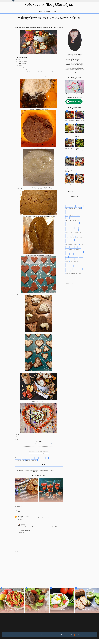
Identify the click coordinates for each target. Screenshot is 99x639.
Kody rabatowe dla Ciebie (67, 8)
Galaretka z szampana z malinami (47, 470)
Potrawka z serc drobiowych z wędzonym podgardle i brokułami (79, 150)
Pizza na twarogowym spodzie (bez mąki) (69, 121)
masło (71, 249)
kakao (81, 237)
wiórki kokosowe (34, 460)
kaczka (77, 237)
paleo (23, 460)
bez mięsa (79, 210)
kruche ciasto (76, 244)
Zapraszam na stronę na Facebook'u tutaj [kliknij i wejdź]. (39, 443)
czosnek (76, 227)
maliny (67, 249)
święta (80, 273)
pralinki (76, 256)
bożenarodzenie (72, 215)
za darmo (80, 268)
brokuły (78, 215)
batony (75, 208)
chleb (70, 220)
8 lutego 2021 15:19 (30, 524)
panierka (76, 254)
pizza (67, 256)
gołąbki (81, 232)
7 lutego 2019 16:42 (26, 509)
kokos (77, 239)
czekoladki (73, 225)
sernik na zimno (73, 261)
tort (67, 266)
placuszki (71, 256)
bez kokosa (68, 210)
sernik (67, 261)
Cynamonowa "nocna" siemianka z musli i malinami (79, 135)
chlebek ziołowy (76, 220)
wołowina (75, 268)
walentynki (28, 460)
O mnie (54, 11)
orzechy (71, 254)
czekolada (68, 225)
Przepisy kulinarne (26, 8)
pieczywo (81, 254)
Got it (77, 634)
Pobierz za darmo (69, 283)
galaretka (76, 232)
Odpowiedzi (21, 522)
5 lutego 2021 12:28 (25, 516)
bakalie (71, 208)
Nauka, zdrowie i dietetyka (41, 8)
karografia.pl (94, 637)
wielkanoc (76, 266)
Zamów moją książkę (44, 11)
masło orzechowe (77, 249)
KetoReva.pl (23, 524)
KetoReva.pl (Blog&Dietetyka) (49, 4)
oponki (67, 254)
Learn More (70, 634)
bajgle (67, 208)
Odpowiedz (20, 512)
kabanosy (72, 237)
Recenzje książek (54, 8)
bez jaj (80, 208)
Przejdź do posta (12, 611)
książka (81, 244)
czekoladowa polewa (69, 227)
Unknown (20, 516)
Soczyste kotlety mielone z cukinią (68, 134)
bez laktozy (74, 210)
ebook (67, 232)
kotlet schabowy (69, 244)
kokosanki (81, 239)
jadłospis (67, 237)
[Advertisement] (40, 563)
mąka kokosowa (18, 460)
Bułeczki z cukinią (69, 148)
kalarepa (72, 239)
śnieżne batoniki (74, 273)
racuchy (80, 256)
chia (66, 220)
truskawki (71, 266)
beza (67, 215)
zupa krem (68, 273)
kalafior (67, 239)
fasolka (71, 232)
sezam (78, 261)
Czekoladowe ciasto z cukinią (79, 121)
